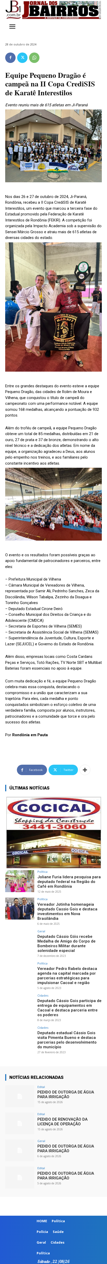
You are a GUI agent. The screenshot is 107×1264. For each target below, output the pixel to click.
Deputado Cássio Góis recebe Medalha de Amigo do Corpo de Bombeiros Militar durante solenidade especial (66, 943)
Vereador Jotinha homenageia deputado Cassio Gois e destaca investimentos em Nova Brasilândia (67, 911)
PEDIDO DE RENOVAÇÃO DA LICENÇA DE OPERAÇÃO (62, 1121)
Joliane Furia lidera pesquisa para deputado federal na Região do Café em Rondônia (69, 882)
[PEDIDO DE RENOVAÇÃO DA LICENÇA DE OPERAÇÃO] (19, 1123)
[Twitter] (22, 57)
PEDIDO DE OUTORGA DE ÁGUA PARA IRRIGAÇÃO (65, 1094)
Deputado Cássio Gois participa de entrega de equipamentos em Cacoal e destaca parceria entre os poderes (69, 1007)
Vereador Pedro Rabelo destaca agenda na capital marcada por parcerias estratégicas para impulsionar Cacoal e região (67, 975)
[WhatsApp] (34, 57)
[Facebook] (10, 57)
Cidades (42, 995)
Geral (41, 931)
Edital (41, 1086)
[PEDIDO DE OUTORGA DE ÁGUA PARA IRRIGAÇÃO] (19, 1096)
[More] (84, 770)
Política (42, 871)
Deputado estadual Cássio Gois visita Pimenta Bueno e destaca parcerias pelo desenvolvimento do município (67, 1040)
